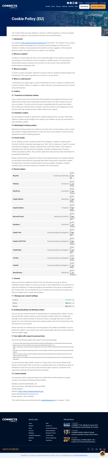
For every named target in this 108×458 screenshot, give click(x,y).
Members (71, 6)
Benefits (48, 6)
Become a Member (97, 6)
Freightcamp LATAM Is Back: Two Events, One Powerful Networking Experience (83, 441)
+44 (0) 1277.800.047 (91, 3)
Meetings (64, 6)
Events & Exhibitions (51, 428)
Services (58, 6)
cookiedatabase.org (48, 400)
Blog (47, 423)
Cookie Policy (49, 435)
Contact (81, 2)
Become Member (50, 430)
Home (30, 423)
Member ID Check (51, 433)
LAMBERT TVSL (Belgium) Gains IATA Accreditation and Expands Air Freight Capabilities (84, 426)
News (76, 6)
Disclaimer (49, 440)
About (53, 6)
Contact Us (49, 426)
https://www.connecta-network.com (33, 43)
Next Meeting (84, 6)
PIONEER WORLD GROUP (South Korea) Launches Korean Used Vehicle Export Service (84, 433)
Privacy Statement (51, 438)
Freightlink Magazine (34, 435)
